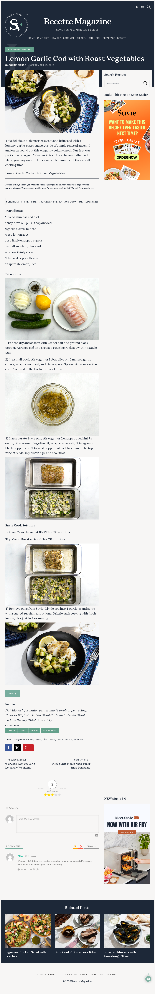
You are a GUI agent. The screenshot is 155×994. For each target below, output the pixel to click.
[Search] (149, 7)
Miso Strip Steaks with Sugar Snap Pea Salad (71, 765)
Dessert (121, 38)
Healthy (56, 38)
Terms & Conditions (74, 974)
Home (31, 38)
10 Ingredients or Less (19, 49)
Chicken (81, 38)
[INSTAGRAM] (142, 7)
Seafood (68, 739)
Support (112, 974)
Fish (98, 38)
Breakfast (109, 38)
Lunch (34, 730)
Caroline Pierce (15, 65)
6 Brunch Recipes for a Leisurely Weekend (20, 765)
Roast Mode (49, 730)
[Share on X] (17, 747)
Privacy (53, 974)
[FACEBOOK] (137, 7)
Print (11, 693)
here (43, 187)
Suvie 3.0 (78, 739)
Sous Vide (68, 38)
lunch (60, 739)
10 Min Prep (43, 38)
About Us (97, 974)
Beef (91, 38)
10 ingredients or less (23, 739)
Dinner (11, 730)
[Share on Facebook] (8, 747)
